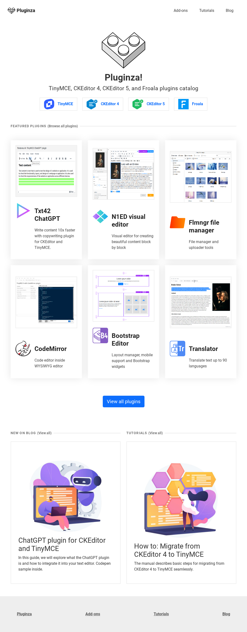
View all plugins (123, 401)
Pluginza (24, 614)
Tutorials (206, 10)
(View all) (44, 433)
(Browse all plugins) (63, 126)
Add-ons (181, 10)
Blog (229, 10)
